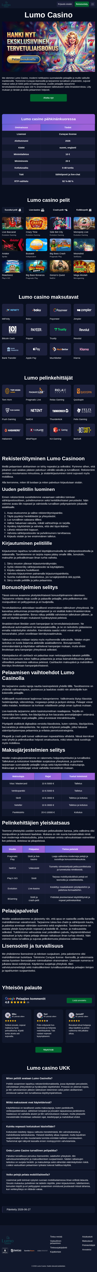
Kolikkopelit (82, 210)
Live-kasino (34, 210)
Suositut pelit (11, 210)
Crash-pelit (58, 210)
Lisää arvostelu (79, 1000)
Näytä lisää (48, 1050)
